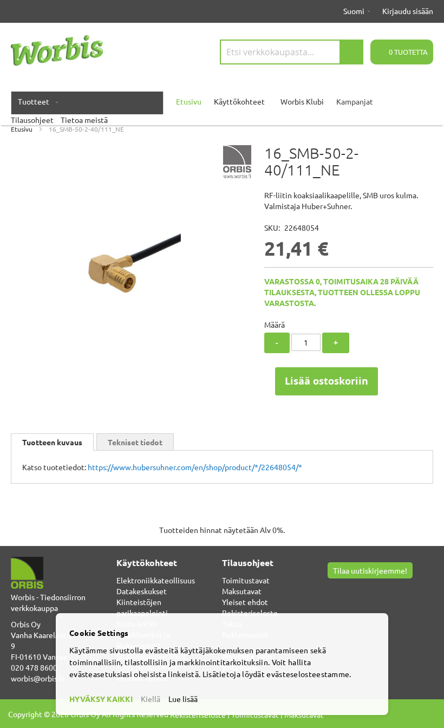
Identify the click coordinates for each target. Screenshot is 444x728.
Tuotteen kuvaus (52, 442)
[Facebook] (333, 589)
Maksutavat (242, 591)
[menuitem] (35, 101)
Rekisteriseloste (250, 613)
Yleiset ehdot (245, 602)
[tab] (52, 442)
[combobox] (291, 52)
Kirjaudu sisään (407, 11)
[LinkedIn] (359, 589)
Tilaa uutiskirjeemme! (370, 570)
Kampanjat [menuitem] (354, 101)
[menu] (222, 106)
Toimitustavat (246, 580)
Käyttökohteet (239, 101)
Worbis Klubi (302, 101)
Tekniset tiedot (135, 442)
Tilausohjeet (32, 120)
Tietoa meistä (84, 120)
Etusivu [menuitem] (188, 101)
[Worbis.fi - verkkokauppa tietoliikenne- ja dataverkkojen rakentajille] (57, 50)
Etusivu (21, 129)
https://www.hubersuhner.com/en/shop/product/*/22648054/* (195, 467)
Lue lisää (183, 699)
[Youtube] (346, 589)
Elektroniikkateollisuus (155, 580)
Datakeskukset (141, 591)
